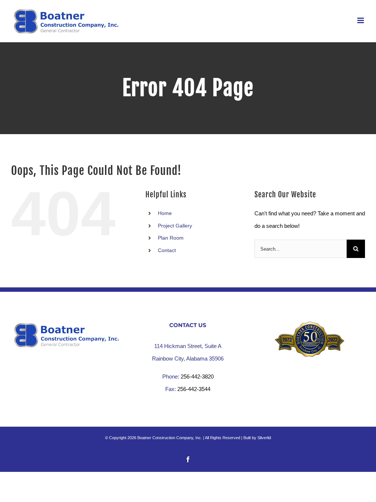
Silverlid (264, 437)
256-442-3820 (197, 376)
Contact (167, 250)
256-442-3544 (193, 389)
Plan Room (171, 238)
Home (165, 213)
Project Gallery (175, 226)
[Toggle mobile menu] (361, 20)
